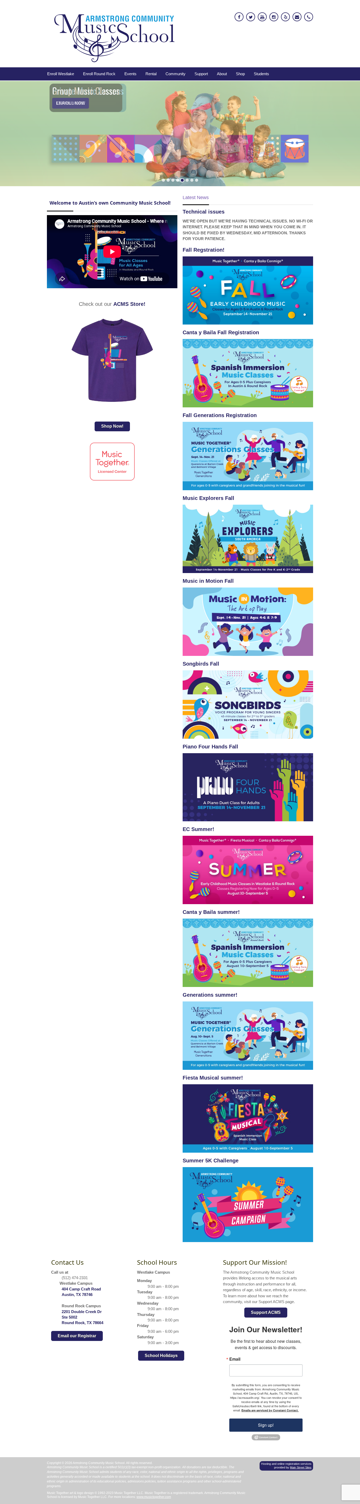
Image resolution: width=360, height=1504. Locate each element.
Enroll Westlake (60, 74)
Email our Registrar (77, 1336)
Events (130, 74)
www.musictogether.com (154, 1497)
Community (176, 74)
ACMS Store (128, 304)
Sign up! (266, 1425)
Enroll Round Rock (99, 74)
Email (234, 1359)
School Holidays (161, 1355)
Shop (240, 74)
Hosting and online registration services (286, 1463)
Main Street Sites (301, 1467)
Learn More (70, 103)
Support (201, 74)
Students (261, 74)
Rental (151, 74)
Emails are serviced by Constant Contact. (270, 1410)
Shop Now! (112, 426)
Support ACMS (266, 1312)
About (222, 74)
